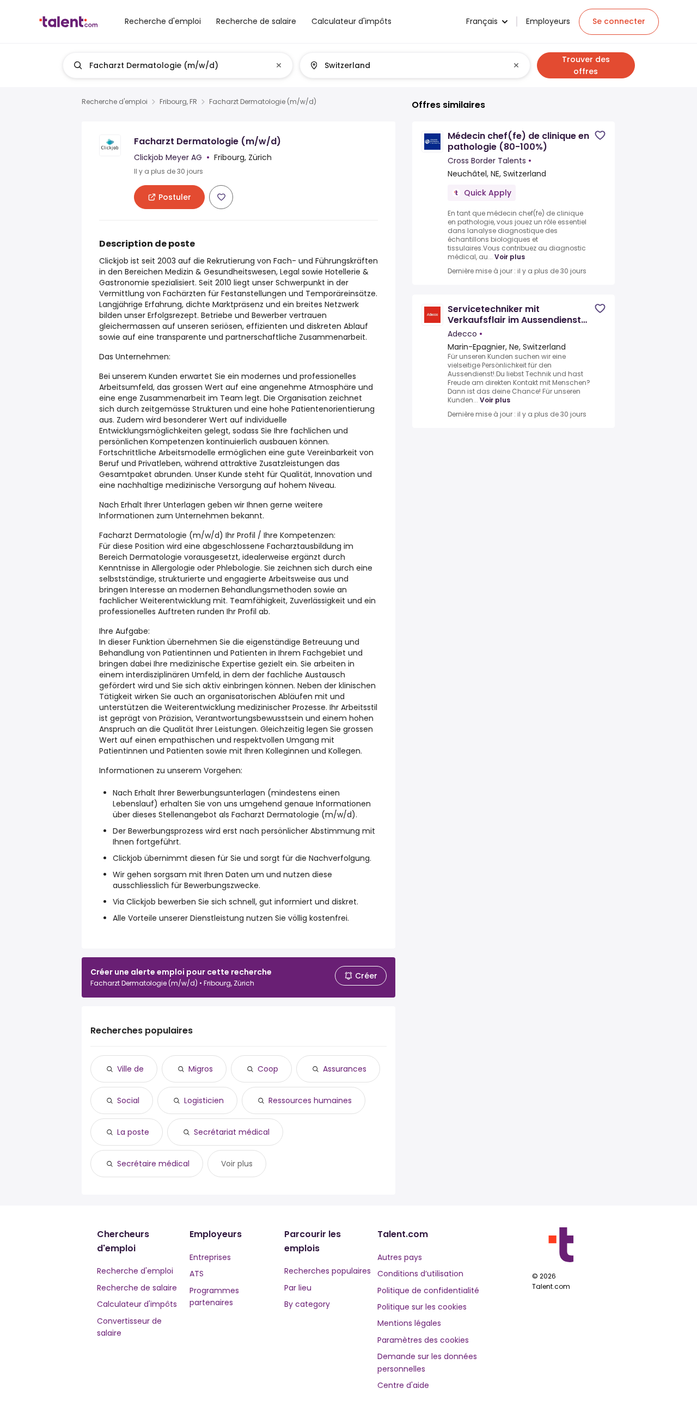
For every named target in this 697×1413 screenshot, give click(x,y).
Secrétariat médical (232, 1132)
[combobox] (177, 65)
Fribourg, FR (178, 102)
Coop (268, 1068)
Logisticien (204, 1100)
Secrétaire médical (153, 1163)
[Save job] (221, 197)
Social (128, 1100)
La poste (133, 1132)
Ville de (130, 1068)
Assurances (344, 1068)
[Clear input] (279, 65)
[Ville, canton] (406, 65)
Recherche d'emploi (115, 102)
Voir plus (237, 1163)
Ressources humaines (310, 1100)
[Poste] (169, 65)
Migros (200, 1068)
